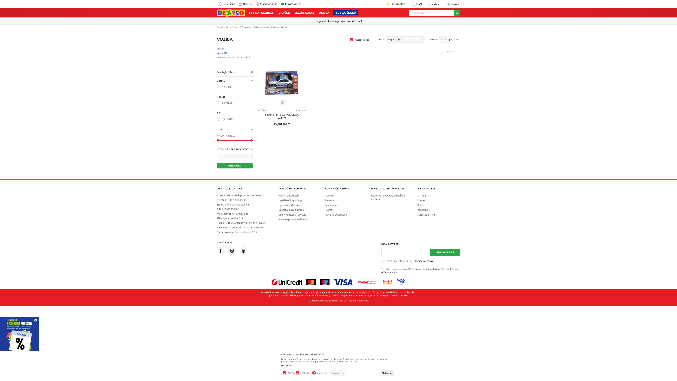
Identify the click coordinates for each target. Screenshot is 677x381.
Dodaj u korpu (283, 144)
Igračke (284, 12)
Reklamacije (331, 205)
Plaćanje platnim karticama (293, 219)
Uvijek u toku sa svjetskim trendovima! (338, 21)
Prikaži (433, 39)
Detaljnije (286, 366)
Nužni (291, 373)
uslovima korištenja (423, 261)
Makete (275, 27)
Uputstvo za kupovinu (290, 205)
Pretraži (234, 165)
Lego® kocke (304, 12)
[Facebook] (220, 250)
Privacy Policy (440, 269)
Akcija (324, 12)
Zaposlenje (423, 209)
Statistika (305, 373)
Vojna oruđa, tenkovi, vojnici (233, 57)
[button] (235, 80)
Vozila (222, 53)
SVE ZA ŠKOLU (346, 12)
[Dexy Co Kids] (231, 12)
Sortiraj (380, 39)
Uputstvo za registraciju (291, 209)
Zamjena (329, 200)
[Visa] (343, 281)
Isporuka (329, 195)
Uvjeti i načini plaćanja (290, 200)
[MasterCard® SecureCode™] (387, 281)
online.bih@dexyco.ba (237, 204)
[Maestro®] (325, 281)
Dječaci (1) (227, 119)
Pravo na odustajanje (336, 214)
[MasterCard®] (311, 281)
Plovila (222, 49)
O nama (421, 195)
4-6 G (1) (226, 86)
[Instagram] (232, 250)
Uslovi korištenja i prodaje (292, 214)
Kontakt (421, 200)
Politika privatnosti (289, 195)
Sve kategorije (261, 12)
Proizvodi (236, 27)
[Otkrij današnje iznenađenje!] (19, 336)
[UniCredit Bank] (287, 281)
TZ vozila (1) (228, 102)
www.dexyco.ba (323, 301)
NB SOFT (343, 301)
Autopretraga (362, 39)
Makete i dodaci (261, 27)
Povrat (328, 209)
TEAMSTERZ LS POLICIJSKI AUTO (282, 116)
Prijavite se (445, 252)
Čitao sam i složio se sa (410, 261)
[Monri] (367, 281)
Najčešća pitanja (426, 214)
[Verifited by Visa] (401, 281)
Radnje (421, 205)
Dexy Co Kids (223, 27)
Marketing (322, 373)
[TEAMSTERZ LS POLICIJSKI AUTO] (282, 82)
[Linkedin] (243, 250)
